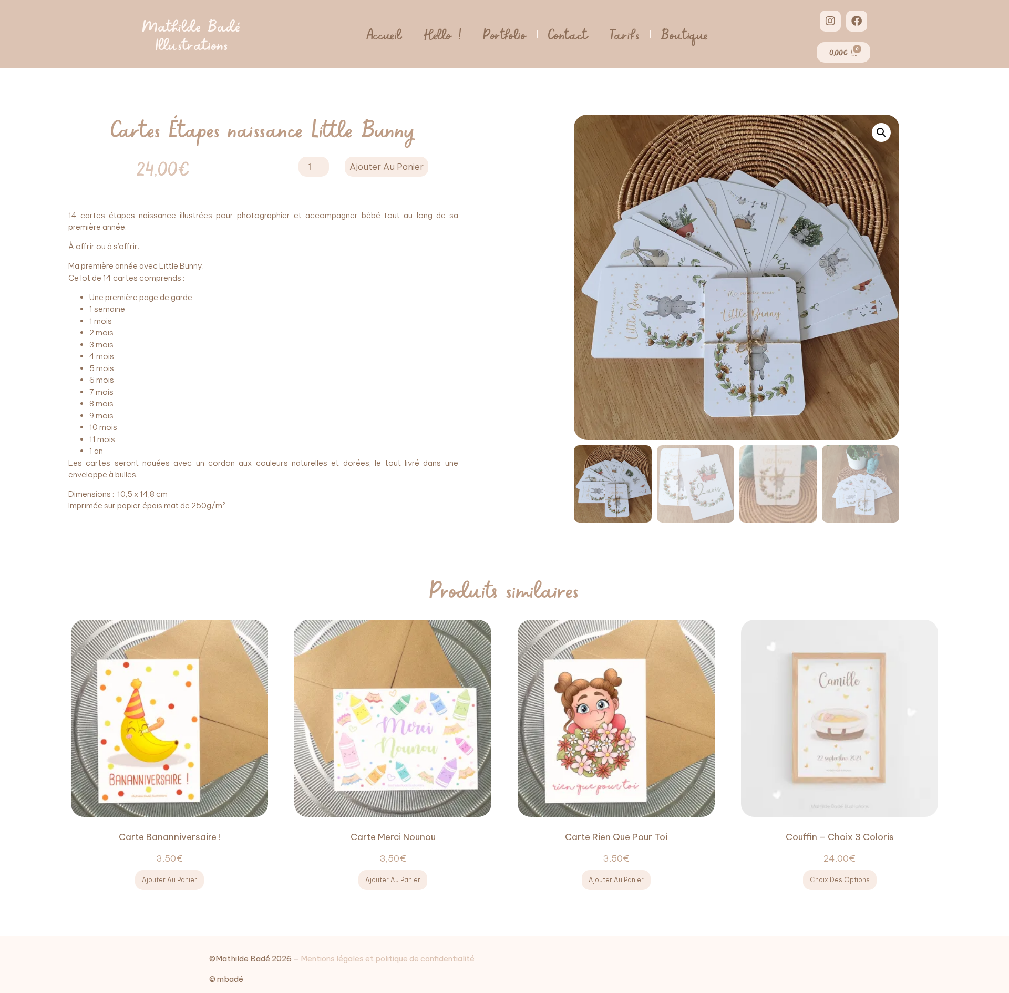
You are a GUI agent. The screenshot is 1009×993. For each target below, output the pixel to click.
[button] (881, 132)
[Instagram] (830, 21)
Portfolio (504, 33)
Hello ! (442, 33)
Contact (568, 33)
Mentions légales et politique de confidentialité (388, 959)
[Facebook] (856, 21)
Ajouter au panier (386, 166)
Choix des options (840, 880)
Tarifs (625, 33)
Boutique (684, 33)
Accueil (384, 33)
